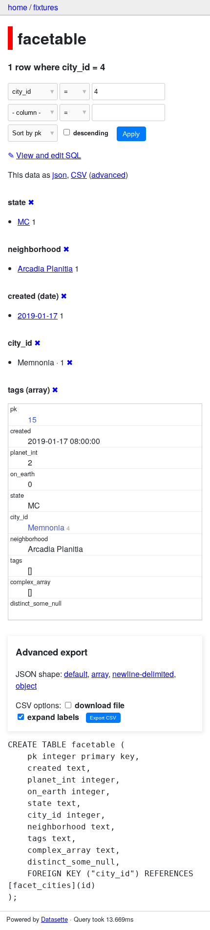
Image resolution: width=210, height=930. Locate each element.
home (17, 7)
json (59, 174)
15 (32, 419)
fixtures (45, 7)
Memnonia (46, 527)
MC (24, 221)
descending (89, 132)
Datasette (54, 919)
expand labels (52, 716)
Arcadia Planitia (45, 268)
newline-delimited (143, 673)
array (99, 673)
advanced (108, 174)
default (75, 673)
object (26, 685)
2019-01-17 (38, 315)
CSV (79, 174)
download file (99, 705)
